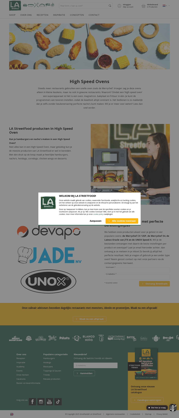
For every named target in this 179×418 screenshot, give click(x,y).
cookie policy (98, 214)
